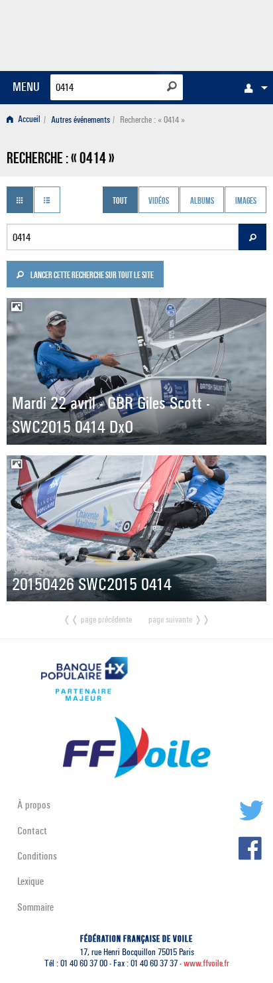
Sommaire (35, 907)
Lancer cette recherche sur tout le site (91, 276)
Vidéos (158, 201)
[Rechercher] (172, 86)
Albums (202, 201)
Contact (32, 830)
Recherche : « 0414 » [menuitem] (152, 119)
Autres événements (80, 119)
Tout (120, 201)
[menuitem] (252, 87)
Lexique (30, 881)
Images (245, 201)
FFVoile (203, 33)
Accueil (28, 119)
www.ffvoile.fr (206, 963)
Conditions (37, 856)
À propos (33, 804)
